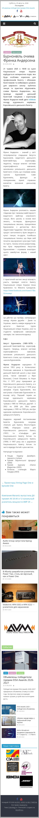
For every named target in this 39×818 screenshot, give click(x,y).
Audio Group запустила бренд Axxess (17, 541)
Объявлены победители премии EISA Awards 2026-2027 (18, 679)
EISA (5, 673)
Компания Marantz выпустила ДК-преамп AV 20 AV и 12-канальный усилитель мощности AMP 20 (18, 498)
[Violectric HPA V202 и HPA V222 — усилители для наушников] (19, 585)
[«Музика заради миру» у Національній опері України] (9, 717)
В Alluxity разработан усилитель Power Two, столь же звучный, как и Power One (18, 573)
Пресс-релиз (16, 52)
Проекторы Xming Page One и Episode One (17, 484)
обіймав (32, 99)
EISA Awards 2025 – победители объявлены (26, 708)
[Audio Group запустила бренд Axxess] (19, 521)
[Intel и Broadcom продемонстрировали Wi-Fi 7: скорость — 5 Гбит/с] (9, 729)
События (20, 673)
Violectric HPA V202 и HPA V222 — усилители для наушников (19, 605)
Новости (7, 52)
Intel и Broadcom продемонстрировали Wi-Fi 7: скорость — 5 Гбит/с (26, 732)
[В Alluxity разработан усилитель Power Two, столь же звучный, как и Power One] (19, 552)
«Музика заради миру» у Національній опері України (26, 720)
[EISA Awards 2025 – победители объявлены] (9, 706)
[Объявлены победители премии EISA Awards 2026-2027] (19, 652)
